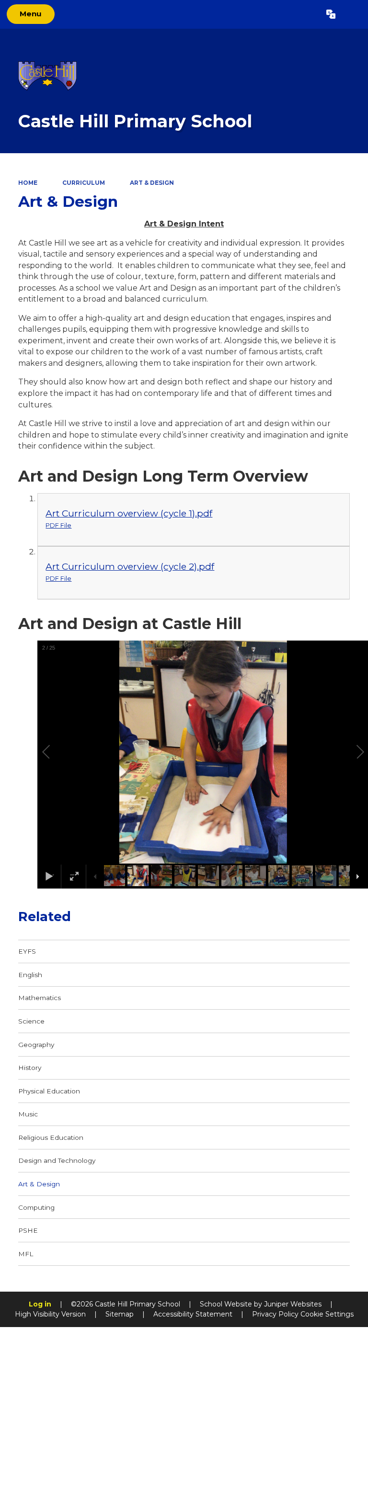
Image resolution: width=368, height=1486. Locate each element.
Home (27, 182)
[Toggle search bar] (351, 14)
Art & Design (152, 182)
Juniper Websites (293, 1304)
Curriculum (83, 182)
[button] (57, 752)
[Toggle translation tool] (331, 14)
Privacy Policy (275, 1314)
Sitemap (119, 1314)
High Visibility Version (50, 1314)
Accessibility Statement (192, 1314)
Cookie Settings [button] (327, 1314)
